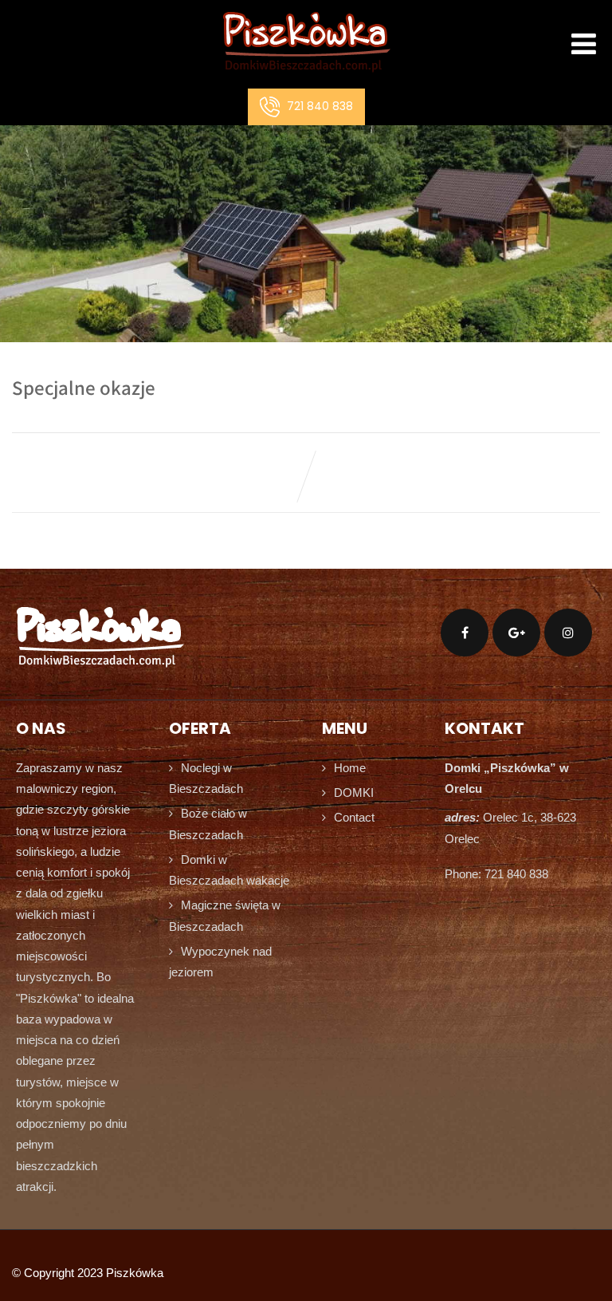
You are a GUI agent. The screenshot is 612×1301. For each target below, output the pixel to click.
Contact (354, 817)
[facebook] (464, 632)
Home (350, 768)
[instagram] (568, 632)
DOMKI (354, 792)
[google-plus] (516, 632)
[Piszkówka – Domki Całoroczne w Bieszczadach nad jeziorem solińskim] (306, 76)
